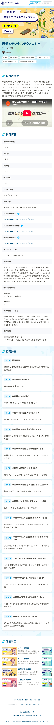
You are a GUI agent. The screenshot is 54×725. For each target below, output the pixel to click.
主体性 (5, 58)
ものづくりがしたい (43, 58)
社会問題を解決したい (10, 62)
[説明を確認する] (18, 213)
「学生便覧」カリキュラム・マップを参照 (19, 219)
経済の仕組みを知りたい (27, 62)
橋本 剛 (8, 52)
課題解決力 (14, 58)
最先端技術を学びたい (27, 58)
